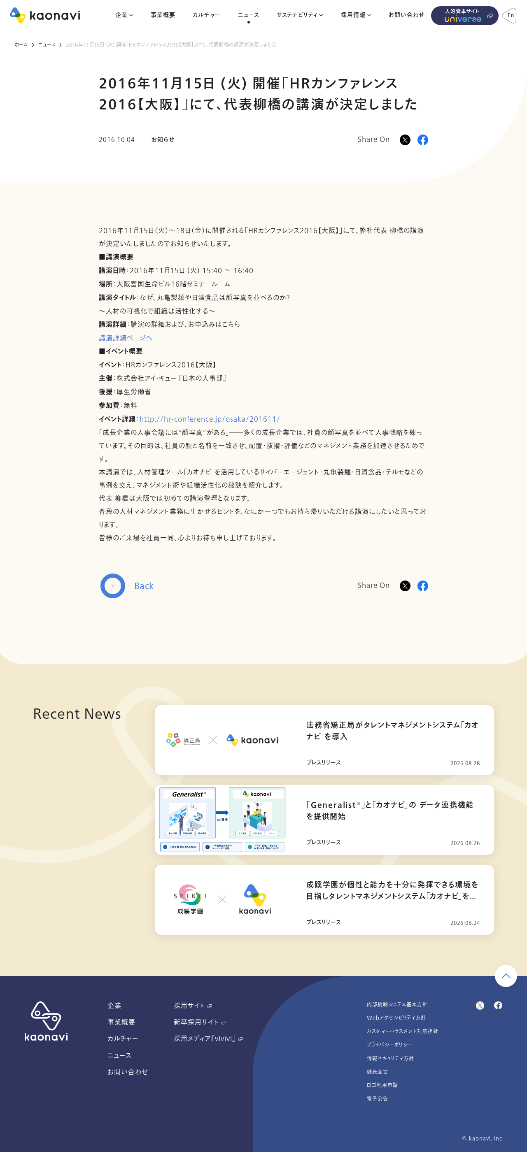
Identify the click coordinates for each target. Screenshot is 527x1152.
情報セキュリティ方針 (390, 1058)
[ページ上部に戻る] (506, 976)
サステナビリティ (297, 15)
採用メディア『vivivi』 (206, 1039)
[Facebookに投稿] (422, 140)
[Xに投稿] (405, 140)
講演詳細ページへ (125, 338)
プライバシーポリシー (390, 1045)
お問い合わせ (406, 15)
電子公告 (377, 1099)
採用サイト (190, 1006)
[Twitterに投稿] (405, 586)
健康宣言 (377, 1072)
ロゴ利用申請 (382, 1085)
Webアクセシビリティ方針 (396, 1018)
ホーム (21, 45)
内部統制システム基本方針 (397, 1004)
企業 (121, 15)
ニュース (248, 15)
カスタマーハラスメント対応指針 (402, 1031)
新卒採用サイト (197, 1022)
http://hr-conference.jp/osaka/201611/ (210, 419)
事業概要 (163, 15)
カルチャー (206, 15)
